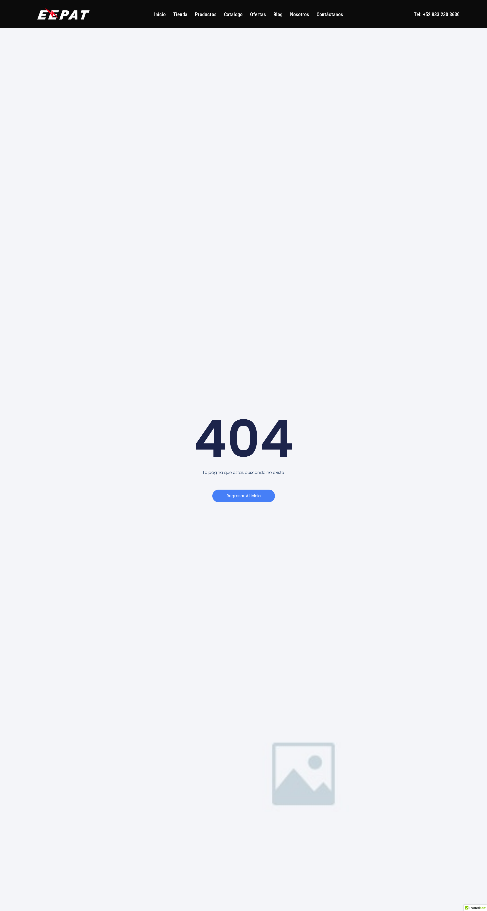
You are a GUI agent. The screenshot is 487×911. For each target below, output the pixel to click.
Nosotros (299, 14)
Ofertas (258, 14)
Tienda (180, 14)
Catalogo (233, 14)
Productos (205, 14)
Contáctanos (330, 14)
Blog (278, 14)
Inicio (160, 14)
